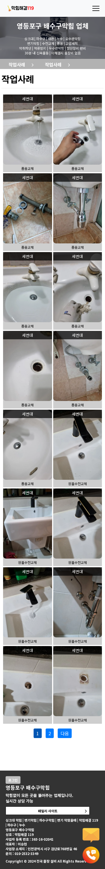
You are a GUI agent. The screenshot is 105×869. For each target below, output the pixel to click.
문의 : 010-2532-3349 (22, 853)
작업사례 (16, 64)
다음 (64, 733)
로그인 (13, 780)
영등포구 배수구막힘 (45, 26)
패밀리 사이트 (47, 810)
